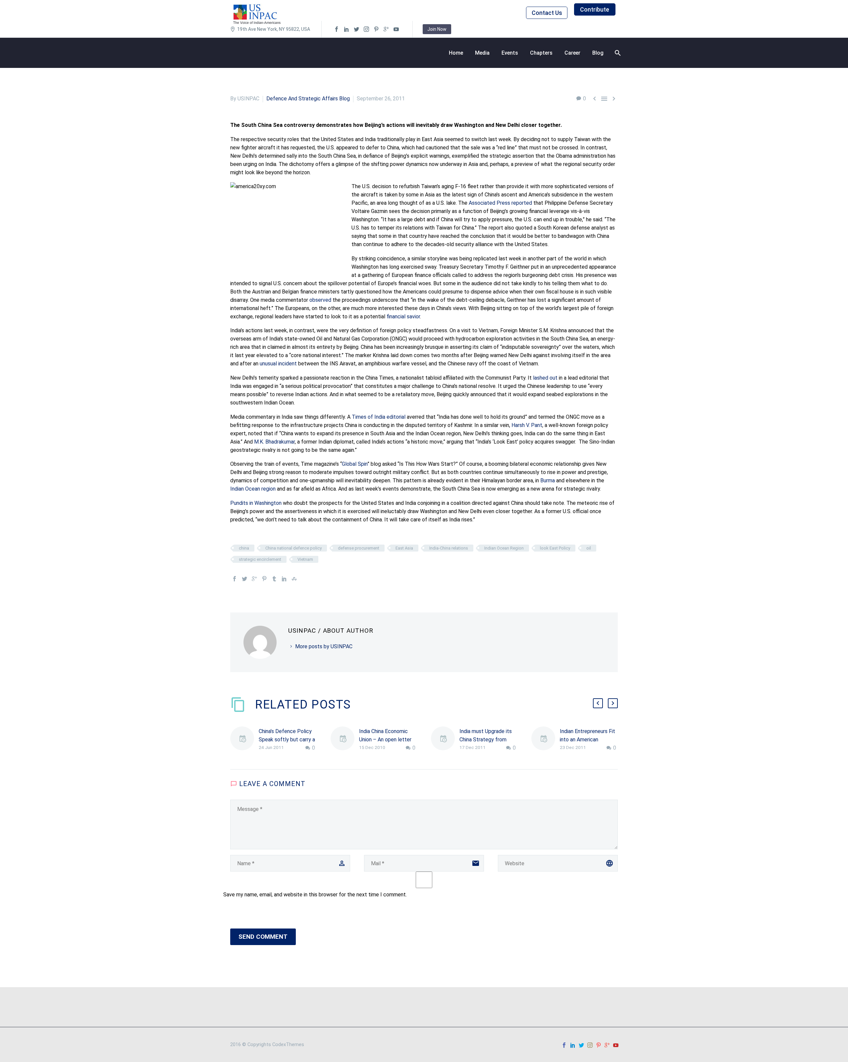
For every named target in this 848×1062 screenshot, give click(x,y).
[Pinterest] (264, 578)
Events (510, 53)
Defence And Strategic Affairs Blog (308, 98)
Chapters (541, 53)
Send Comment (263, 936)
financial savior (403, 316)
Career (572, 53)
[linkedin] (346, 29)
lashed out (545, 378)
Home (456, 53)
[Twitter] (244, 578)
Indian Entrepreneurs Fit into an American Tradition (587, 739)
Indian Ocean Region (504, 548)
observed (320, 300)
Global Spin (354, 464)
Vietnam (305, 559)
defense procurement (358, 548)
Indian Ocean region (253, 489)
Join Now (437, 29)
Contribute (594, 9)
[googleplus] (386, 29)
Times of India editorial (378, 417)
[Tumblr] (274, 578)
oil (588, 548)
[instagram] (366, 29)
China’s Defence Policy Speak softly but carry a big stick (287, 739)
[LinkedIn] (284, 578)
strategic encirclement (260, 559)
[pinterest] (376, 29)
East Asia (404, 548)
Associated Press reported (500, 203)
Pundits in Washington (256, 503)
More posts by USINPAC (323, 646)
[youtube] (396, 29)
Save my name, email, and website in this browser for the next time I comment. (315, 894)
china (244, 548)
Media (482, 53)
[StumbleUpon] (294, 578)
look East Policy (555, 548)
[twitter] (356, 29)
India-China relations (448, 548)
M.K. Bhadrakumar (274, 442)
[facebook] (337, 29)
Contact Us (547, 12)
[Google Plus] (254, 578)
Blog (598, 53)
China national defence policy (293, 548)
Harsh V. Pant (526, 425)
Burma (547, 480)
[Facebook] (234, 578)
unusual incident (278, 363)
